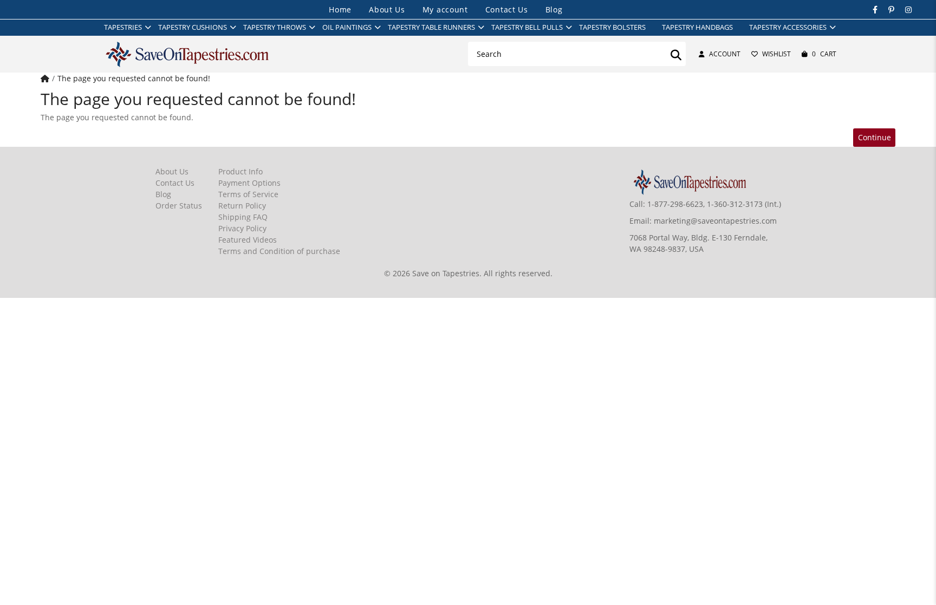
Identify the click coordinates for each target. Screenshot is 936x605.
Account (724, 53)
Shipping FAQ (243, 217)
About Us (387, 9)
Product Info (240, 171)
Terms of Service (248, 194)
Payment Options (249, 183)
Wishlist (776, 53)
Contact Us (506, 9)
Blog (554, 9)
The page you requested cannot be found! (133, 78)
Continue (874, 137)
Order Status (178, 205)
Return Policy (242, 205)
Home (340, 9)
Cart (824, 53)
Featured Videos (247, 240)
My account (445, 9)
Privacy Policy (242, 228)
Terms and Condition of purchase (279, 251)
